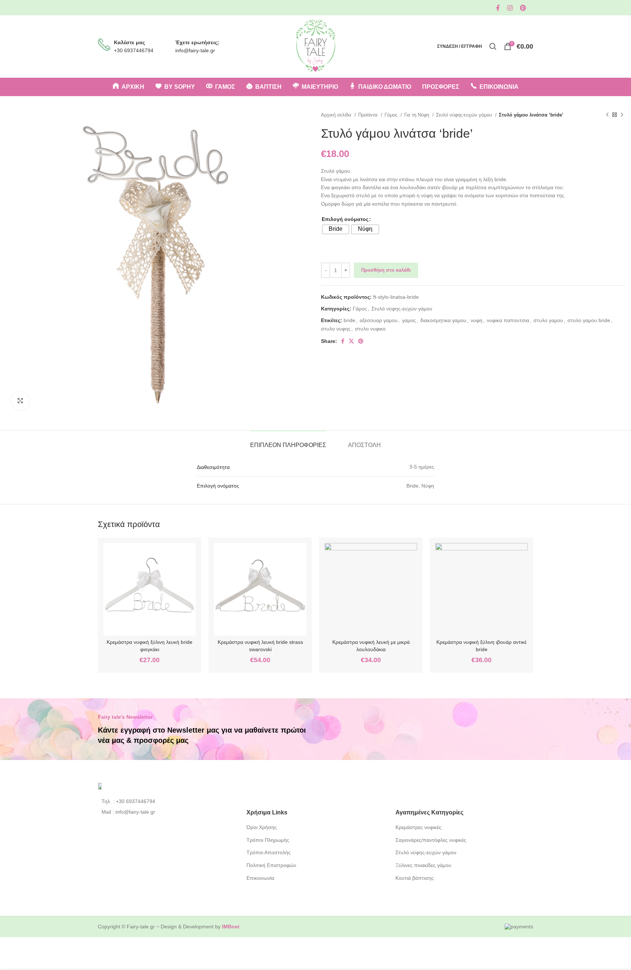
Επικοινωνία (260, 878)
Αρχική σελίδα (337, 115)
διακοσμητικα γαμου (443, 320)
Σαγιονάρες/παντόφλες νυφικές (430, 840)
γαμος (409, 320)
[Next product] (622, 115)
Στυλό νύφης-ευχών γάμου (464, 115)
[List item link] (167, 801)
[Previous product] (607, 115)
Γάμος (392, 115)
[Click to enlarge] (20, 401)
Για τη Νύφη (417, 115)
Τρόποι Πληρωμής (267, 840)
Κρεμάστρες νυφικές (418, 827)
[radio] (335, 229)
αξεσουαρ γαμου (379, 320)
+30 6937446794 (133, 50)
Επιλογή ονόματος (345, 219)
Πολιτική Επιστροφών (271, 865)
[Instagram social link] (510, 8)
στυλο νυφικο (370, 329)
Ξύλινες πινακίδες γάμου (423, 865)
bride (349, 320)
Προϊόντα (368, 115)
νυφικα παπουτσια (508, 320)
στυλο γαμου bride (588, 320)
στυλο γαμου (548, 320)
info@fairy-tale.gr (195, 50)
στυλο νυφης (336, 329)
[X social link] (351, 341)
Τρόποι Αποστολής (268, 852)
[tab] (288, 441)
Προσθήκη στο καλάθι (386, 270)
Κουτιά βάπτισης (414, 878)
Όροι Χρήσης (261, 827)
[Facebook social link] (498, 8)
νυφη (476, 320)
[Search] (493, 46)
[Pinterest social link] (522, 8)
